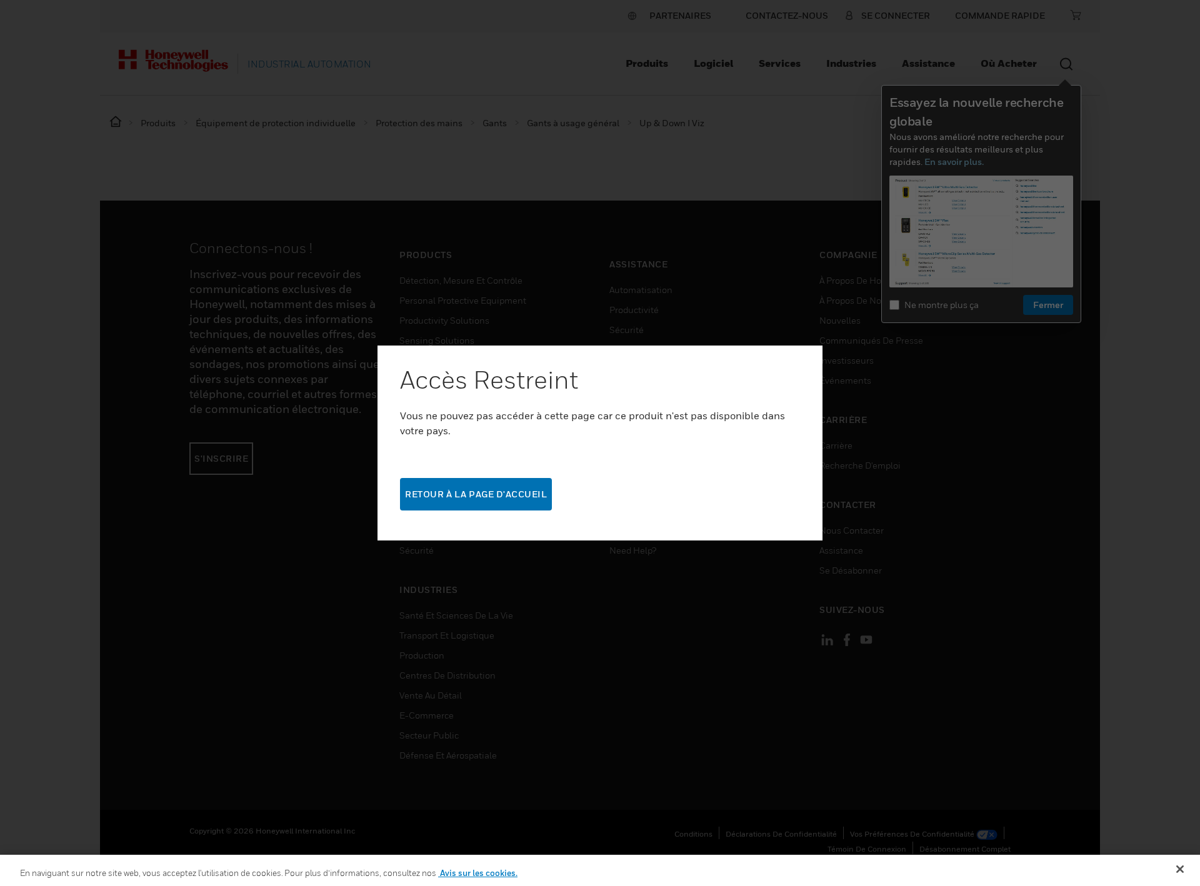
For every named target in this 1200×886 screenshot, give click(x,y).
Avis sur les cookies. (478, 873)
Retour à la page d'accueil (476, 494)
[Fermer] (1180, 869)
